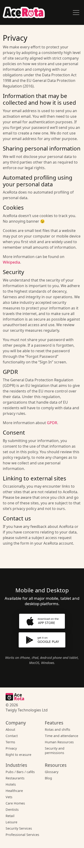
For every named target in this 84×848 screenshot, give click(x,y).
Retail (10, 816)
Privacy (11, 748)
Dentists (12, 809)
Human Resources (59, 742)
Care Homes (15, 803)
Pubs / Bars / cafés (20, 772)
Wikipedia (11, 262)
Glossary (51, 772)
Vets (9, 797)
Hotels (11, 784)
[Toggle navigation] (76, 12)
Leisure (11, 822)
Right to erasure (18, 754)
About (10, 729)
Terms (10, 742)
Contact (12, 736)
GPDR (52, 422)
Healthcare (14, 790)
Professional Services (22, 834)
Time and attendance (61, 736)
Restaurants (15, 778)
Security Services (19, 828)
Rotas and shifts (57, 729)
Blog (48, 778)
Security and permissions (54, 750)
